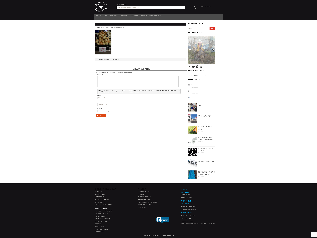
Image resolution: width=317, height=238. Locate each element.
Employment (99, 231)
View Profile (99, 197)
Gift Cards (98, 224)
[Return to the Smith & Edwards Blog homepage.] (101, 7)
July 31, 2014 (100, 27)
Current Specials (144, 197)
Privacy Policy (100, 226)
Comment (100, 74)
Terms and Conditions (102, 229)
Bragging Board (101, 16)
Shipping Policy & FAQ (102, 218)
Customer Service (101, 213)
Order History (100, 202)
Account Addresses (102, 199)
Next (213, 49)
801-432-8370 (185, 204)
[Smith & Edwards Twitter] (193, 66)
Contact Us (142, 207)
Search (212, 28)
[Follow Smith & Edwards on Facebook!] (190, 66)
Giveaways (141, 194)
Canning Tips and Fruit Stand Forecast (108, 59)
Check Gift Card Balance (103, 204)
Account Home (100, 194)
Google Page (191, 223)
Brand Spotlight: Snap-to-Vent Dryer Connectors (206, 138)
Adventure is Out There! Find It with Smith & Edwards (205, 128)
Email (99, 102)
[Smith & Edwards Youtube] (201, 66)
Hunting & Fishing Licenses (147, 202)
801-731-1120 (185, 192)
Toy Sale (144, 16)
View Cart (98, 191)
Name (99, 95)
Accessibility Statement (103, 211)
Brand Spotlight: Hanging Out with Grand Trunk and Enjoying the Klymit (206, 172)
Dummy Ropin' (124, 16)
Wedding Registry (155, 16)
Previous (190, 49)
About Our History (144, 204)
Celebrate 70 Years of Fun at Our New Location (206, 116)
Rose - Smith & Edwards (117, 27)
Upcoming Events (144, 191)
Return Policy (100, 216)
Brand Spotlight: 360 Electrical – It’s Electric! (206, 160)
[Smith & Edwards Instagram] (197, 66)
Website (99, 108)
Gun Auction (135, 16)
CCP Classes (113, 16)
